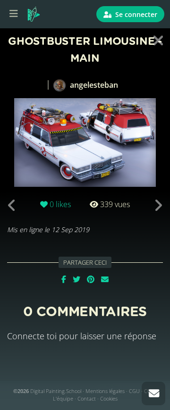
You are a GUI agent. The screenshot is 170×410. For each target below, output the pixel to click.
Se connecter (135, 14)
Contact (86, 398)
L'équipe (63, 398)
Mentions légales (105, 390)
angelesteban (93, 85)
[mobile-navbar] (13, 14)
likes (60, 204)
